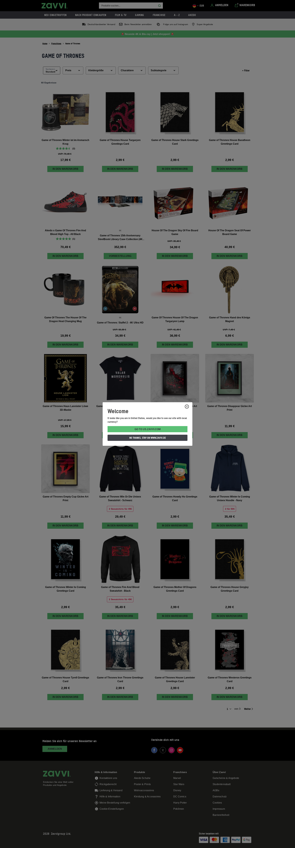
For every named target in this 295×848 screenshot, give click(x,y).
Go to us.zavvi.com (148, 429)
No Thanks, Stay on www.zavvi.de (147, 437)
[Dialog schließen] (187, 406)
